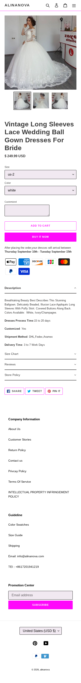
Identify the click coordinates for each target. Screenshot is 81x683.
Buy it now (40, 236)
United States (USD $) (39, 631)
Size (7, 167)
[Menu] (74, 5)
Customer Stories (19, 439)
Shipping (14, 545)
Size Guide (15, 535)
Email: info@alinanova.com (26, 556)
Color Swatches (18, 524)
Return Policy (17, 450)
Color (8, 183)
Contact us (15, 460)
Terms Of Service (19, 481)
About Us (14, 429)
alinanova (17, 5)
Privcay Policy (17, 471)
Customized (11, 202)
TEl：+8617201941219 (23, 566)
